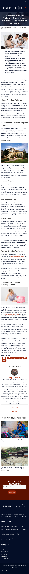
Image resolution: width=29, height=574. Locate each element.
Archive (3, 549)
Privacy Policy (5, 570)
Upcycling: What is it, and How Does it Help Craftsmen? (13, 440)
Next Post (14, 411)
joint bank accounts (20, 168)
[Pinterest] (19, 358)
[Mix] (24, 358)
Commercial (4, 551)
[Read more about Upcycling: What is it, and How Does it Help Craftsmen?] (14, 429)
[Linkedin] (14, 358)
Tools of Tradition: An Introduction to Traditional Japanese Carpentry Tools (12, 468)
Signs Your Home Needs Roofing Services (12, 526)
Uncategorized (5, 558)
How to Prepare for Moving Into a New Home (13, 529)
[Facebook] (4, 358)
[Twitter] (9, 358)
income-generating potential (11, 314)
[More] (4, 360)
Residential (4, 556)
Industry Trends (17, 27)
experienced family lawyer (17, 256)
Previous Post (14, 407)
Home (3, 553)
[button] (25, 2)
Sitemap (13, 570)
